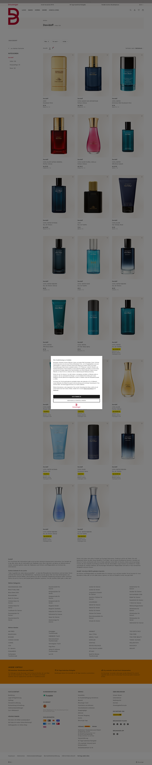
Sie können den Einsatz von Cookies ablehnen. (73, 384)
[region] (76, 382)
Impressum (55, 390)
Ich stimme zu (76, 396)
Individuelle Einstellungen (76, 400)
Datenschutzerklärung (89, 388)
